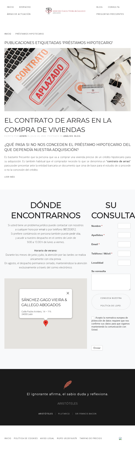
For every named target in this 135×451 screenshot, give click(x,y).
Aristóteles (45, 413)
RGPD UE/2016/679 (67, 438)
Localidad (97, 262)
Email (95, 244)
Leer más (9, 176)
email (42, 229)
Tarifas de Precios (91, 438)
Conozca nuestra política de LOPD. (111, 302)
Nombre (96, 226)
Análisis (68, 136)
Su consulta (98, 271)
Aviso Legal (47, 438)
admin (23, 136)
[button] (45, 323)
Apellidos (97, 235)
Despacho (25, 7)
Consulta (114, 7)
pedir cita (74, 233)
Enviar (97, 347)
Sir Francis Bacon (86, 413)
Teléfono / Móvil (101, 253)
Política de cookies (26, 438)
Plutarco (64, 413)
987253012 (69, 229)
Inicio (10, 7)
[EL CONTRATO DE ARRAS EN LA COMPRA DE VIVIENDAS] (67, 79)
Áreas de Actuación (19, 14)
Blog (100, 7)
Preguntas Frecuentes (110, 14)
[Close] (68, 293)
